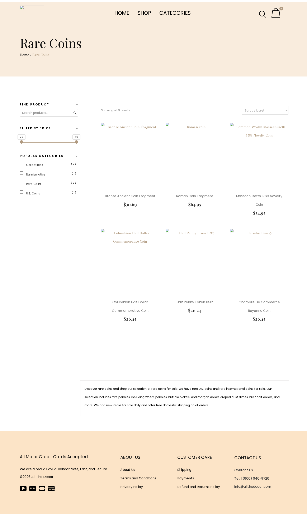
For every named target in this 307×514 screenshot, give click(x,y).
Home (121, 13)
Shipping (184, 469)
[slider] (21, 142)
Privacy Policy (131, 486)
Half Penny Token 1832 (194, 302)
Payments (185, 478)
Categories (175, 13)
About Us (127, 469)
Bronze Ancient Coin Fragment (130, 196)
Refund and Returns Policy (198, 486)
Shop (144, 13)
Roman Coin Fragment (194, 196)
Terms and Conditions (138, 478)
